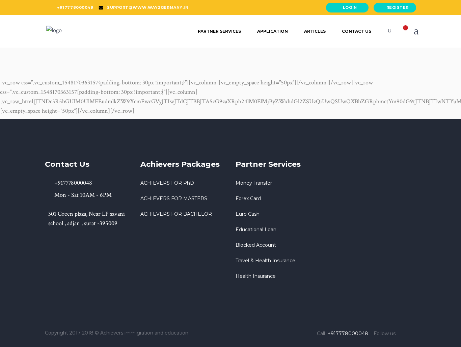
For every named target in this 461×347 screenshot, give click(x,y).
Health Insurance (256, 276)
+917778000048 (74, 7)
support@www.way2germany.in (147, 7)
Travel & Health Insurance (265, 261)
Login (350, 7)
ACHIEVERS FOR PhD (167, 183)
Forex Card (248, 198)
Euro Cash (248, 214)
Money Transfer (254, 183)
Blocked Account (256, 245)
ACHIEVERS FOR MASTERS (173, 198)
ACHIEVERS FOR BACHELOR (176, 214)
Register (397, 7)
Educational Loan (256, 229)
